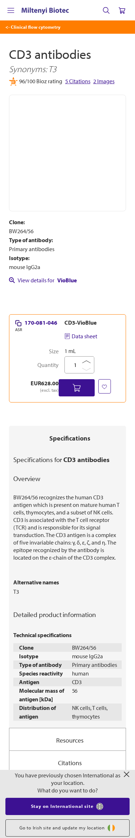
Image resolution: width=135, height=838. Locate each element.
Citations (70, 763)
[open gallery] (67, 153)
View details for (47, 280)
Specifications (69, 438)
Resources (70, 740)
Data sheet (84, 336)
